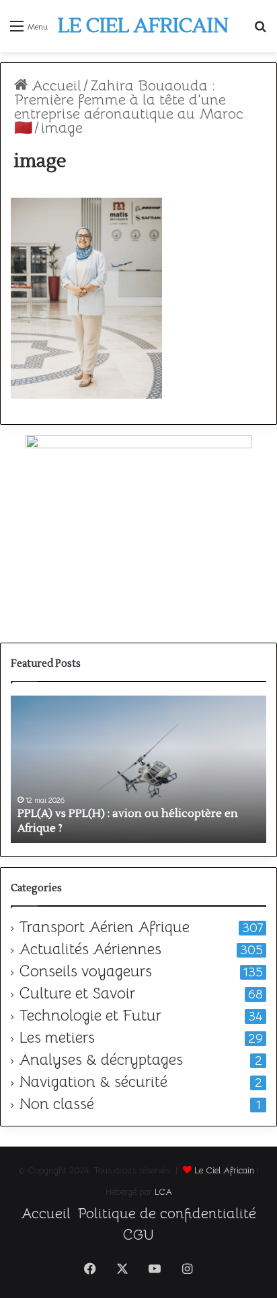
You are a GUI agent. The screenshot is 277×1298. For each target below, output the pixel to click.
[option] (138, 769)
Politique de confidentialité (166, 1213)
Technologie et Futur (90, 1016)
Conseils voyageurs (85, 971)
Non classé (56, 1104)
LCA (163, 1191)
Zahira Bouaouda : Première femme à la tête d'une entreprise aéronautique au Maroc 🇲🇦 (128, 106)
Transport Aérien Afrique (104, 927)
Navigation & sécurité (93, 1082)
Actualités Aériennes (90, 949)
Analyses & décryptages (101, 1060)
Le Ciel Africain (224, 1170)
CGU (138, 1235)
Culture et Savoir (77, 993)
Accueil (54, 85)
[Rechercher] (260, 31)
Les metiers (57, 1038)
